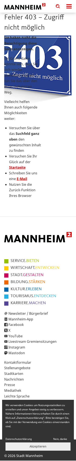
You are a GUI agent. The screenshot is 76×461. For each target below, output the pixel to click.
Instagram (16, 347)
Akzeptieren (38, 446)
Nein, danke (60, 439)
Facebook (16, 324)
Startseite (17, 167)
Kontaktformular (17, 362)
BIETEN (25, 261)
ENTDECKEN (33, 296)
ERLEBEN (26, 289)
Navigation (69, 6)
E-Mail (22, 178)
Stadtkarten (13, 373)
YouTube (15, 336)
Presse (9, 384)
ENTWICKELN (35, 268)
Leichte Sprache (17, 396)
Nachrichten (14, 379)
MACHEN (28, 303)
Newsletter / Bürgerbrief (28, 313)
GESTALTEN (27, 275)
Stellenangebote (17, 368)
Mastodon (16, 353)
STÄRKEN (28, 282)
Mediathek (12, 390)
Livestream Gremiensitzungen (32, 341)
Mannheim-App (20, 319)
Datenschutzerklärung (18, 439)
